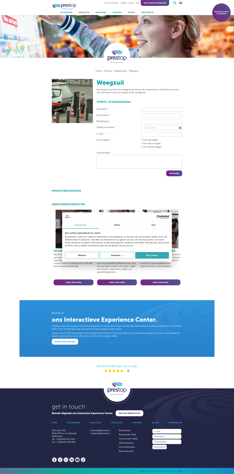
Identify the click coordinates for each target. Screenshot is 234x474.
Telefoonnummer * (106, 127)
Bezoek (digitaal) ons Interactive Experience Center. (82, 413)
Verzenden (174, 173)
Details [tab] (117, 225)
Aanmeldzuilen (126, 451)
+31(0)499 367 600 (65, 439)
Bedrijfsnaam (103, 121)
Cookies (141, 471)
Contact (131, 3)
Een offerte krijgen (152, 147)
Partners (117, 12)
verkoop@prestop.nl (100, 430)
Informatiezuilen (127, 447)
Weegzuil (133, 71)
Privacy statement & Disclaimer (155, 471)
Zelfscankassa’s (126, 443)
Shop (137, 3)
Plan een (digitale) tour (129, 413)
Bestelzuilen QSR (127, 434)
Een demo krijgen (152, 143)
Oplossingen (66, 12)
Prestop (108, 71)
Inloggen (123, 3)
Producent (101, 12)
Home (99, 71)
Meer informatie (73, 282)
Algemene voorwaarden (174, 471)
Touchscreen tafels (128, 438)
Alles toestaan (152, 255)
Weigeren (82, 255)
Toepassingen (121, 71)
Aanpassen (115, 255)
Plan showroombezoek (155, 3)
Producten (84, 12)
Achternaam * (103, 115)
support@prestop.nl (100, 433)
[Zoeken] (174, 2)
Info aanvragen (150, 140)
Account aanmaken (112, 3)
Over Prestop (147, 12)
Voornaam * (102, 109)
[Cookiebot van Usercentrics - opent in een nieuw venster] (158, 217)
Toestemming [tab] (80, 225)
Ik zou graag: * (104, 140)
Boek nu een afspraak (65, 341)
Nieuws (131, 12)
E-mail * (100, 134)
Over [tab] (153, 225)
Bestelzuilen (125, 430)
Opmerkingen (103, 152)
